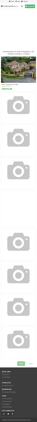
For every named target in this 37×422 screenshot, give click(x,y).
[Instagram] (12, 414)
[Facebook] (4, 414)
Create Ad (31, 6)
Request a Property (9, 392)
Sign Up (25, 1)
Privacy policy (7, 398)
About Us (6, 374)
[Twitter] (8, 414)
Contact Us (6, 377)
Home (12, 1)
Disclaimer (6, 404)
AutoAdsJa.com (8, 385)
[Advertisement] (18, 28)
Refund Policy (7, 407)
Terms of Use (7, 401)
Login (18, 1)
